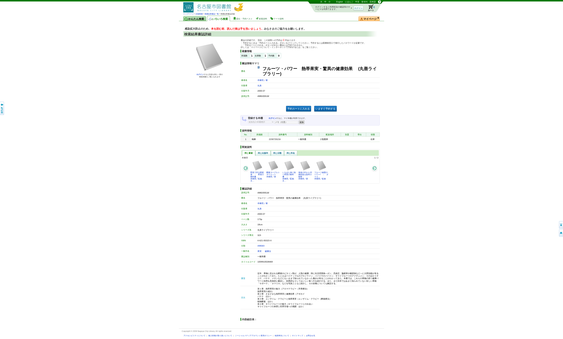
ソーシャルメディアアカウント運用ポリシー (253, 336)
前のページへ (2, 108)
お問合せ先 (310, 336)
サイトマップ (297, 336)
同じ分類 (277, 153)
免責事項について (282, 336)
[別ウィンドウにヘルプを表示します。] (379, 1)
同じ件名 (291, 153)
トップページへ (561, 233)
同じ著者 (249, 153)
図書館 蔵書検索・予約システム (214, 6)
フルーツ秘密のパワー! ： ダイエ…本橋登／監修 (321, 175)
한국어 (364, 2)
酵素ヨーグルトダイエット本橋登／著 (273, 174)
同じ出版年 (263, 153)
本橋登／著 (262, 80)
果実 (259, 251)
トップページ (188, 14)
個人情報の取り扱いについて (220, 336)
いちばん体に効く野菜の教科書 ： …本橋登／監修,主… (289, 176)
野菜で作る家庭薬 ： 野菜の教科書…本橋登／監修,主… (257, 176)
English (339, 2)
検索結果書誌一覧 (212, 14)
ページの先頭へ (561, 224)
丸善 (259, 85)
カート (371, 8)
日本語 (373, 2)
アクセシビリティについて (195, 336)
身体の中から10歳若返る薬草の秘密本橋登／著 (305, 175)
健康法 (268, 251)
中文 (357, 2)
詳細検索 (199, 14)
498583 (260, 246)
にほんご (349, 2)
